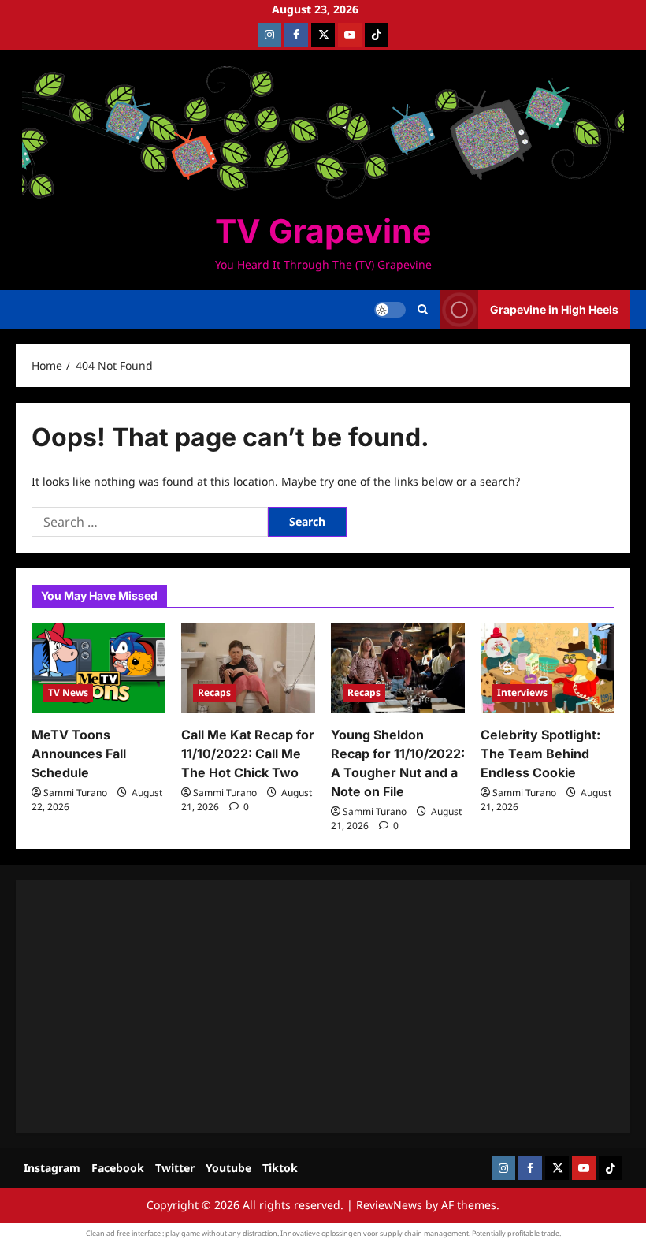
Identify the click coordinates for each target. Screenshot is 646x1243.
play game (182, 1233)
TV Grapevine (323, 231)
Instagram (52, 1167)
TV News (68, 692)
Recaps (214, 692)
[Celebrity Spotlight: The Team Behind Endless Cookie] (547, 668)
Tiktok (280, 1167)
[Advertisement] (323, 1006)
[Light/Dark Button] (390, 310)
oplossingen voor (349, 1233)
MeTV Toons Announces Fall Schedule (79, 753)
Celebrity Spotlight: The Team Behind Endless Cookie (540, 753)
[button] (423, 310)
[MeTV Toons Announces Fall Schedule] (98, 668)
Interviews (522, 692)
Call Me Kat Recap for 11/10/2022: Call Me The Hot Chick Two (247, 753)
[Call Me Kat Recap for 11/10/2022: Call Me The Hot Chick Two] (248, 668)
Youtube (228, 1167)
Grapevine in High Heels (554, 309)
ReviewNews (389, 1204)
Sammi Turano (75, 792)
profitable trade (533, 1233)
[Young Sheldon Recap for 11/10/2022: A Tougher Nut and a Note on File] (398, 668)
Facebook (117, 1167)
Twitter (175, 1167)
